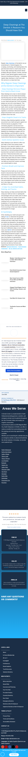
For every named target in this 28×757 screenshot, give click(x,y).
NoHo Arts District (6, 452)
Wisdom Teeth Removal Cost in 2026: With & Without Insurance (18, 259)
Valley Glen (5, 467)
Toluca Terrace (6, 458)
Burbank (4, 463)
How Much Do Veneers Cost (17, 298)
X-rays (7, 217)
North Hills (4, 476)
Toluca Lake (5, 456)
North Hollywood (6, 450)
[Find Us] (14, 533)
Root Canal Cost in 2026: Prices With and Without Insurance (17, 279)
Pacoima (4, 482)
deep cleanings (10, 63)
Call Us (14, 561)
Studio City (5, 465)
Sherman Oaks (6, 469)
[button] (26, 10)
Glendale (4, 474)
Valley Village (5, 454)
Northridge (4, 478)
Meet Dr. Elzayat (14, 375)
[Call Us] (14, 556)
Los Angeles (5, 460)
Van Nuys (4, 471)
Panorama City (6, 480)
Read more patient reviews (14, 527)
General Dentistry (12, 246)
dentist (9, 230)
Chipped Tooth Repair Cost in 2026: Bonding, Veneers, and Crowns (18, 289)
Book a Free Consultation (14, 370)
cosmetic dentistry (9, 347)
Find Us (14, 537)
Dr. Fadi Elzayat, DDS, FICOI (9, 400)
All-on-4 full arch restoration (16, 345)
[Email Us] (14, 575)
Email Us (14, 580)
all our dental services (15, 248)
